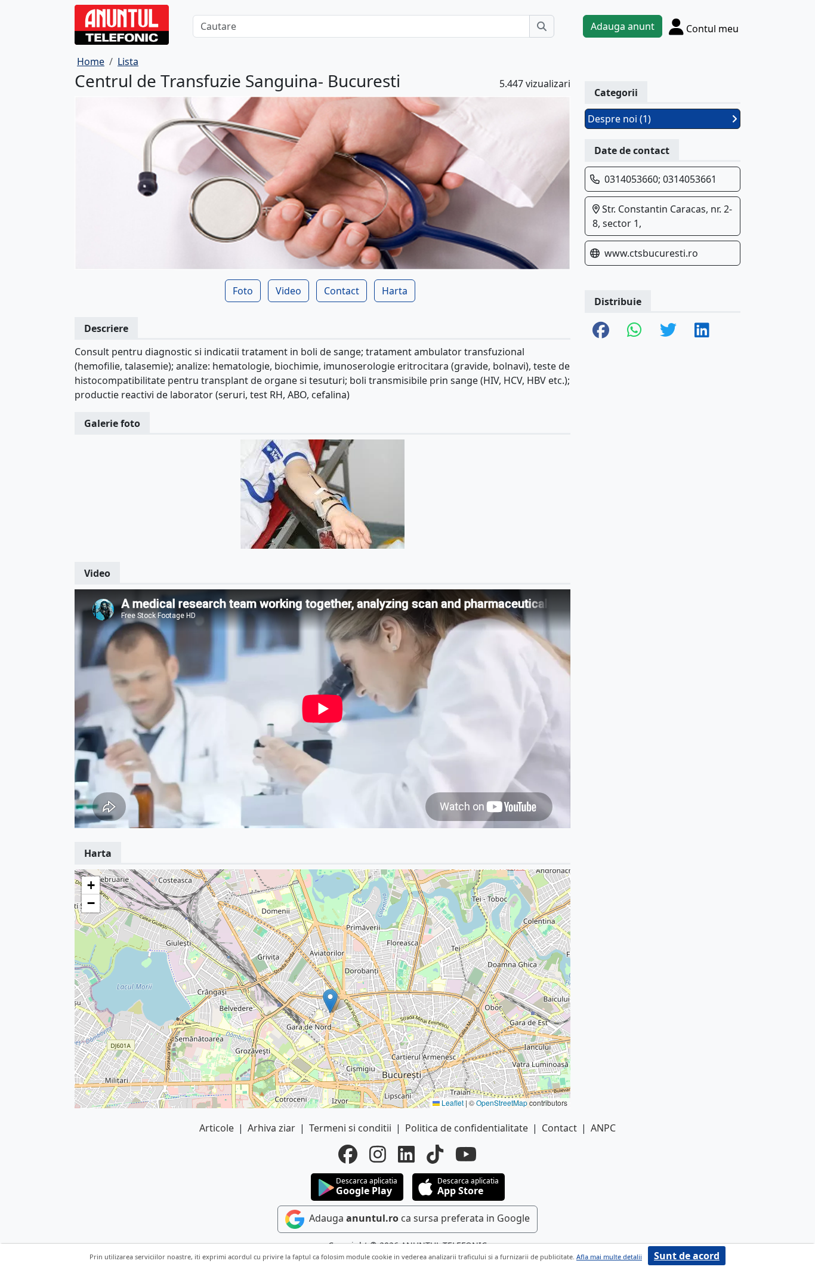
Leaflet (452, 1102)
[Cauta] (541, 26)
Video (288, 290)
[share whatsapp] (634, 331)
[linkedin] (406, 1154)
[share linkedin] (702, 331)
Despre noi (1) (619, 118)
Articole (216, 1127)
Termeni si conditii (350, 1127)
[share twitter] (668, 331)
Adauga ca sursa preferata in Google (418, 1218)
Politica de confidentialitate (466, 1127)
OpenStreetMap (501, 1102)
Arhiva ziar (271, 1127)
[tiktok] (435, 1154)
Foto (243, 290)
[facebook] (347, 1154)
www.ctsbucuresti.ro (651, 253)
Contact (341, 290)
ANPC (603, 1127)
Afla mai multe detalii (609, 1256)
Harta (394, 290)
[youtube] (466, 1154)
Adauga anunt (623, 26)
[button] (330, 1001)
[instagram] (377, 1154)
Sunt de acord (687, 1255)
